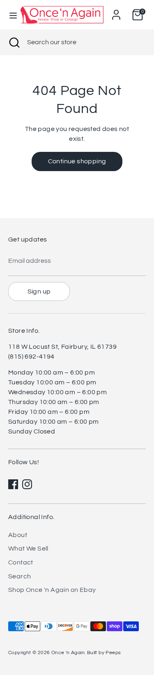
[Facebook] (13, 484)
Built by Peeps (104, 652)
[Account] (116, 11)
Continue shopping (77, 161)
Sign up (39, 291)
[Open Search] (13, 42)
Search (19, 576)
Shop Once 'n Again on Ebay (52, 590)
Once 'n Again (68, 652)
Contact (20, 562)
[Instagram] (27, 484)
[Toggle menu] (9, 15)
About (17, 535)
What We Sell (28, 548)
